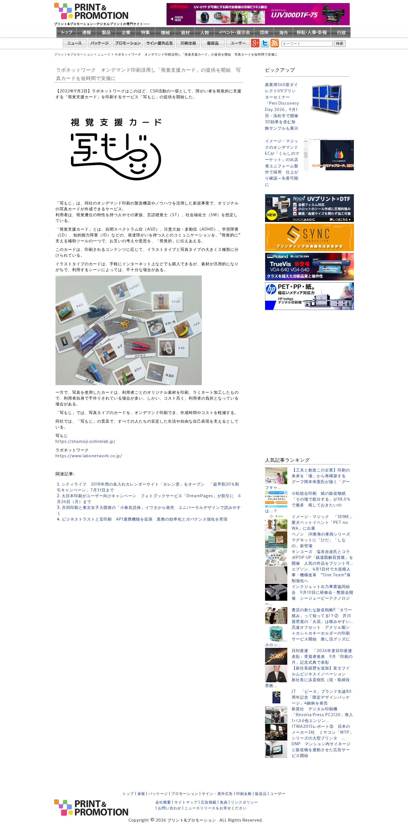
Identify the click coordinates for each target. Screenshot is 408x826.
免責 (224, 802)
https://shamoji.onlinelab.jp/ (85, 441)
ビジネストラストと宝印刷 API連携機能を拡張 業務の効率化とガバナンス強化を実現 (145, 519)
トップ (128, 794)
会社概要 (163, 802)
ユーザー (278, 794)
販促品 (261, 794)
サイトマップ (186, 802)
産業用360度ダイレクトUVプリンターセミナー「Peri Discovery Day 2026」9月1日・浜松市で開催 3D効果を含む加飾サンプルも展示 (282, 106)
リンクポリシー (244, 802)
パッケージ (158, 794)
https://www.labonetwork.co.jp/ (89, 455)
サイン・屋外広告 (217, 794)
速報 (141, 794)
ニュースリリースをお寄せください (216, 808)
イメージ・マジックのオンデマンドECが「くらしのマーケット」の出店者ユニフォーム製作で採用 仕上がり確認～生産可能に (282, 162)
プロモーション (184, 794)
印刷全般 (244, 794)
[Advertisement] (309, 346)
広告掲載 (208, 802)
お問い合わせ (169, 808)
